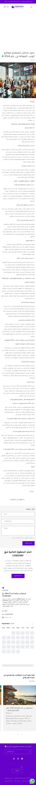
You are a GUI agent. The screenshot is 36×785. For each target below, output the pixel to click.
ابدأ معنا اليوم (18, 576)
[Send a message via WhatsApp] (32, 781)
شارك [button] (30, 491)
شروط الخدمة (17, 781)
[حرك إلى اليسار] (14, 735)
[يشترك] (29, 752)
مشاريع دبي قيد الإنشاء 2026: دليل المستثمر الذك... (19, 709)
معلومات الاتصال (25, 781)
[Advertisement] (18, 29)
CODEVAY (16, 778)
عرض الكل (32, 681)
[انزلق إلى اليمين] (22, 735)
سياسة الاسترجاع (9, 781)
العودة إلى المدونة (16, 499)
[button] (31, 7)
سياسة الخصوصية (9, 778)
